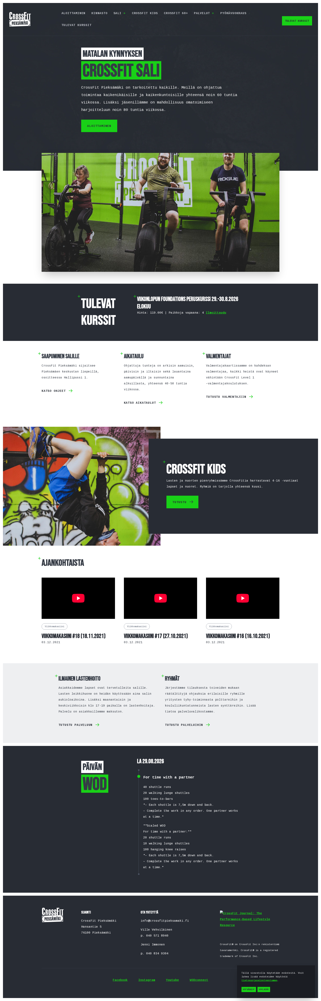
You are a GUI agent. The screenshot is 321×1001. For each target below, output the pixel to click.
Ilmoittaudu (216, 313)
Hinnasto (99, 13)
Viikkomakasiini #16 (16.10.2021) (238, 636)
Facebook (120, 980)
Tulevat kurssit (76, 25)
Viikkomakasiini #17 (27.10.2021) (156, 636)
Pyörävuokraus (233, 13)
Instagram (146, 980)
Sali (117, 13)
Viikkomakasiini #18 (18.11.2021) (74, 636)
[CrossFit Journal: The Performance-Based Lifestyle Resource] (249, 924)
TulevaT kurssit (297, 21)
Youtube (172, 980)
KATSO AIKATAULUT (140, 403)
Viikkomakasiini (54, 626)
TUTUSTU (179, 502)
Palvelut (202, 13)
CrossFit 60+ (176, 13)
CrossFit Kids (145, 13)
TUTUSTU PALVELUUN (76, 725)
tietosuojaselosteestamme (259, 980)
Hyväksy (248, 989)
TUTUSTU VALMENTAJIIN (226, 397)
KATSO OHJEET (54, 391)
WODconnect (199, 980)
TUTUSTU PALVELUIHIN (184, 725)
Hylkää (264, 989)
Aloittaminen (73, 13)
